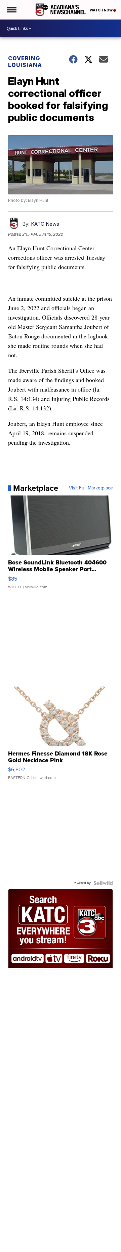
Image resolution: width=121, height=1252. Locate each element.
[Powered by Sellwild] (103, 883)
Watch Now (101, 10)
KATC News (45, 224)
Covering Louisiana (25, 61)
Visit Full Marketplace (91, 488)
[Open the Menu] (11, 10)
